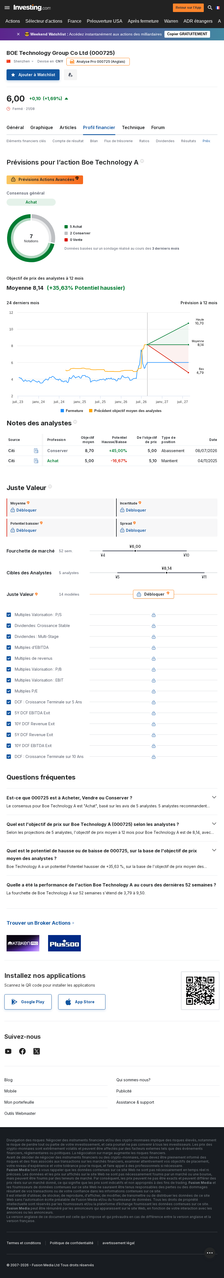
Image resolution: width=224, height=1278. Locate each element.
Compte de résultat (68, 141)
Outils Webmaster (20, 1113)
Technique (133, 127)
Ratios (144, 141)
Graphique (41, 127)
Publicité (124, 1091)
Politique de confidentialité (71, 1243)
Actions (12, 21)
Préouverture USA (104, 21)
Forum (158, 127)
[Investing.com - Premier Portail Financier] (32, 7)
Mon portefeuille (19, 1102)
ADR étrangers (198, 21)
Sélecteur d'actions (43, 21)
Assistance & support (135, 1102)
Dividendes (165, 141)
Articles (68, 127)
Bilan (94, 141)
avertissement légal (118, 1243)
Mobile (10, 1091)
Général (15, 127)
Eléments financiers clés (26, 141)
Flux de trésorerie (118, 141)
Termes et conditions (24, 1243)
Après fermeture (143, 21)
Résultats (188, 141)
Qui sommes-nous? (133, 1079)
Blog (8, 1079)
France (74, 21)
